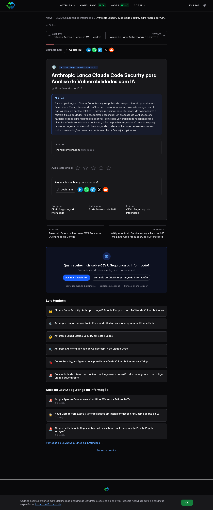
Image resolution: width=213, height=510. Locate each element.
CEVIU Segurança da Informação (74, 17)
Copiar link (75, 49)
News (49, 17)
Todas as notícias (107, 450)
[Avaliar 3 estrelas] (93, 168)
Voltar (52, 25)
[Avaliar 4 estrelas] (101, 168)
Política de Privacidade (48, 504)
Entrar (194, 5)
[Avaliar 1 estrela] (77, 168)
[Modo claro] (205, 5)
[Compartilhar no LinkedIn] (88, 50)
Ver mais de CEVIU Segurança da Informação (121, 277)
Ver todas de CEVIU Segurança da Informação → (74, 442)
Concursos (92, 5)
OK (187, 502)
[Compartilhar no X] (105, 50)
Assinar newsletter (76, 277)
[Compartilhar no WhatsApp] (94, 50)
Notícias (65, 5)
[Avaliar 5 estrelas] (108, 168)
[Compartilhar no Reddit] (111, 50)
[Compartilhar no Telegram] (100, 50)
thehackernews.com (68, 149)
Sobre (138, 5)
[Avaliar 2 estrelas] (85, 168)
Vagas (119, 5)
